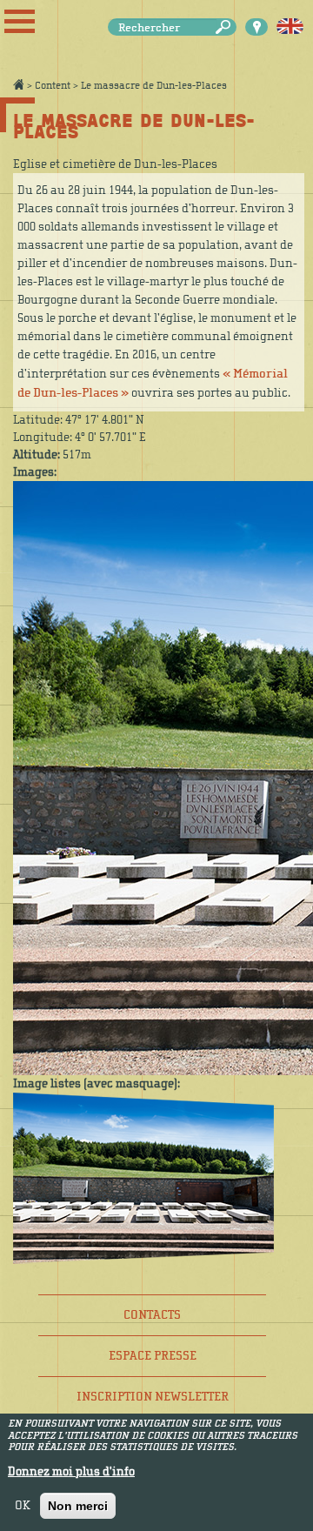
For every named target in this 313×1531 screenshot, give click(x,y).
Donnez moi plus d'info (71, 1472)
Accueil (18, 84)
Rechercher (226, 27)
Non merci (78, 1506)
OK (22, 1506)
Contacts (152, 1314)
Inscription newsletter (153, 1396)
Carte (256, 27)
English (289, 27)
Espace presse (152, 1355)
